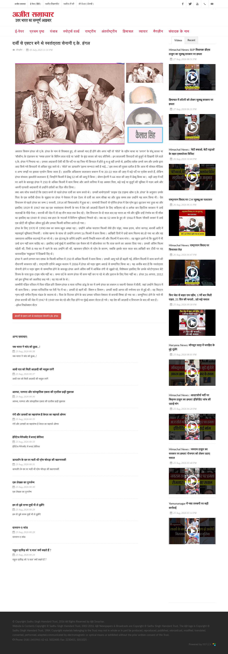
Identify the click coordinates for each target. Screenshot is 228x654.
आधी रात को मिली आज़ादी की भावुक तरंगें (33, 369)
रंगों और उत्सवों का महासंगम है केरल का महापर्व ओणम (39, 414)
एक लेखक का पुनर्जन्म (23, 482)
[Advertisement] (195, 570)
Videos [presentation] (178, 40)
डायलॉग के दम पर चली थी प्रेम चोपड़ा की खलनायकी (39, 459)
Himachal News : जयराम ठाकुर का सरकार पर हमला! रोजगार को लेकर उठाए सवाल (189, 453)
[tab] (178, 40)
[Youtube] (197, 4)
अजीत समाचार (20, 4)
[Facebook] (182, 4)
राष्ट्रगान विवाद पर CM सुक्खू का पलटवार (190, 199)
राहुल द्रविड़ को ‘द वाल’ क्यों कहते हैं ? (31, 550)
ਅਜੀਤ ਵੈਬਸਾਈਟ (52, 4)
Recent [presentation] (191, 40)
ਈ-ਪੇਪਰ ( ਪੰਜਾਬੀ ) (86, 4)
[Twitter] (190, 4)
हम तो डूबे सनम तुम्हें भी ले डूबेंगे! (28, 505)
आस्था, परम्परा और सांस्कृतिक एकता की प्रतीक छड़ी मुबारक (43, 392)
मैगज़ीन (19, 50)
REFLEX (208, 644)
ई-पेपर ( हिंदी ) (35, 4)
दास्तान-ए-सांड (20, 527)
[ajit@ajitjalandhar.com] (212, 4)
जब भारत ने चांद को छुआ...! (26, 346)
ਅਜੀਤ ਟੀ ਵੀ (69, 4)
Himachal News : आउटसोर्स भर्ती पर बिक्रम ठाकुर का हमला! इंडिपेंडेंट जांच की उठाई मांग (190, 399)
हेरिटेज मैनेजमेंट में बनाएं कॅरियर (28, 437)
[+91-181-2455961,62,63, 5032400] (204, 4)
